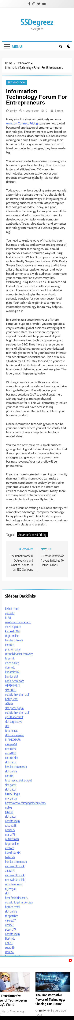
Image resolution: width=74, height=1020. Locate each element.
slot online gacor (14, 735)
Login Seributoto (14, 681)
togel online (12, 636)
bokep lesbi (11, 699)
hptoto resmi (12, 907)
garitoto (9, 613)
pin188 (9, 812)
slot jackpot (25, 780)
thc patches (11, 916)
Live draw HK (12, 853)
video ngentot (13, 627)
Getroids (10, 857)
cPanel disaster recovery (19, 654)
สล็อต (9, 703)
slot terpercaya (13, 721)
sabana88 (11, 825)
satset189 (10, 753)
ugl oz (8, 807)
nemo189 (10, 749)
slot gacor (10, 762)
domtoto (10, 667)
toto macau (11, 731)
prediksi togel (12, 649)
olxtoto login (12, 821)
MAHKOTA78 (13, 740)
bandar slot (11, 676)
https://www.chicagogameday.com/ (25, 803)
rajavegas (10, 889)
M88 (8, 618)
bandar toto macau (16, 767)
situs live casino (14, 884)
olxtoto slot (11, 758)
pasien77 (10, 830)
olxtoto (9, 776)
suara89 (10, 947)
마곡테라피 (12, 685)
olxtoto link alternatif (17, 694)
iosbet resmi (12, 609)
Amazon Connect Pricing (22, 123)
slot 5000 (10, 690)
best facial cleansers (16, 898)
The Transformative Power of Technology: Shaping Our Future (50, 999)
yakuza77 (10, 920)
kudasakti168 (12, 631)
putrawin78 (12, 839)
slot (7, 726)
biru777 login (12, 794)
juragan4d (11, 744)
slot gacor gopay (14, 708)
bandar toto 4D (14, 640)
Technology (17, 82)
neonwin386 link (14, 866)
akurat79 (10, 871)
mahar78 (10, 834)
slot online (11, 771)
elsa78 (9, 943)
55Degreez (37, 22)
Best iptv (10, 938)
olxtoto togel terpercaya (19, 902)
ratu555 (9, 952)
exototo (9, 645)
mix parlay (11, 798)
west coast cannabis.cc (18, 622)
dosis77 (9, 925)
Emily (13, 111)
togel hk (9, 658)
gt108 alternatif (14, 717)
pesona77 (10, 929)
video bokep (12, 663)
